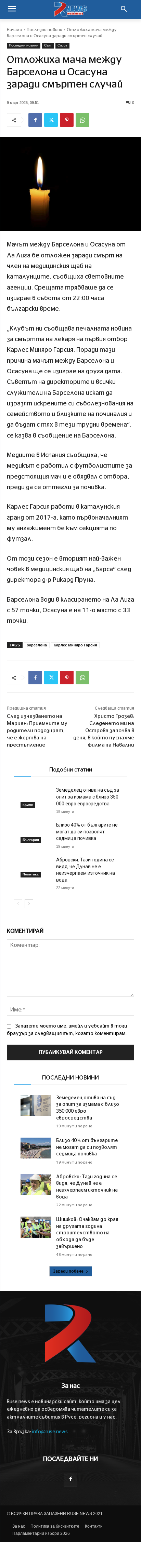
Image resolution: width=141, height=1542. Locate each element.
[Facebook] (35, 120)
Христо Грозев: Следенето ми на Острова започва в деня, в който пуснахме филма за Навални (103, 731)
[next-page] (29, 903)
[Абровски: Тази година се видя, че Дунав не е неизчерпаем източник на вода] (36, 867)
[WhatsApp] (82, 120)
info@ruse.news (50, 1432)
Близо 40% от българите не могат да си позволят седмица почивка (87, 831)
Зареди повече (68, 1271)
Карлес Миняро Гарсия (75, 645)
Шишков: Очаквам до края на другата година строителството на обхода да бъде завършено (87, 1233)
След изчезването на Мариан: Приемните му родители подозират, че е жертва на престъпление (37, 731)
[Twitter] (51, 120)
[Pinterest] (67, 120)
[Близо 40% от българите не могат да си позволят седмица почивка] (36, 832)
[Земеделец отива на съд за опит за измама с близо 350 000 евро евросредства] (36, 797)
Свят (48, 45)
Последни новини (44, 30)
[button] (124, 9)
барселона (37, 645)
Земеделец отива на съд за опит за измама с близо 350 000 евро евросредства (87, 796)
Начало (14, 30)
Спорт (62, 45)
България (31, 840)
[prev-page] (18, 903)
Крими (28, 805)
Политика (31, 874)
